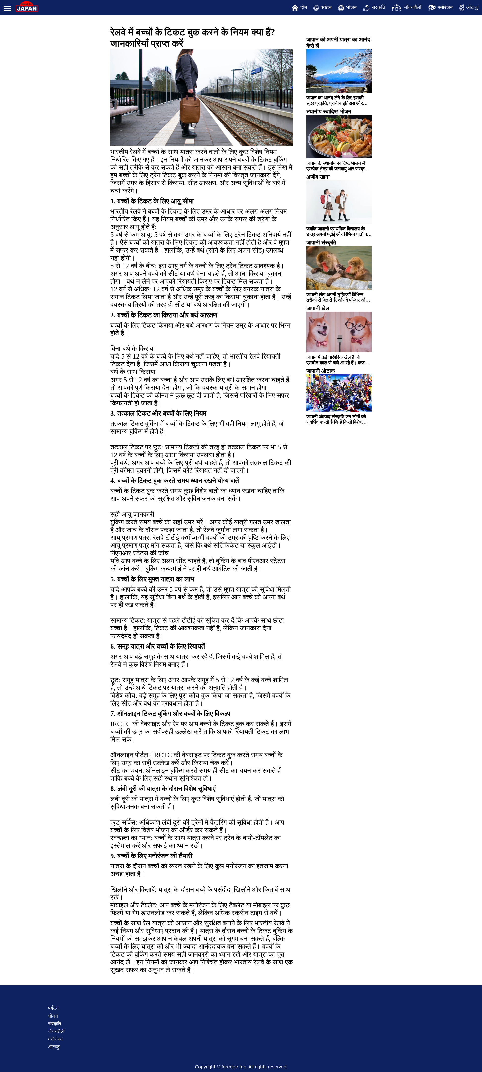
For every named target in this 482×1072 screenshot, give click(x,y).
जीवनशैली (412, 7)
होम (303, 7)
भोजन (351, 7)
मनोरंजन (445, 7)
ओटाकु (472, 7)
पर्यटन (326, 7)
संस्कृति (378, 7)
